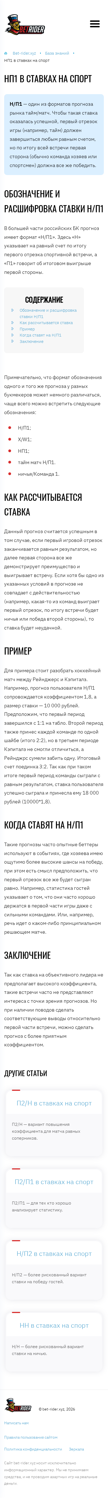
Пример (27, 329)
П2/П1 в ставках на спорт (54, 1182)
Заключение (31, 341)
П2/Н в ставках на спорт (54, 1103)
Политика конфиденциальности (33, 1449)
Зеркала (76, 1449)
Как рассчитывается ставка (46, 322)
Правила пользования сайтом (31, 1437)
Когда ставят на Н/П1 (40, 335)
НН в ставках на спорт (54, 1325)
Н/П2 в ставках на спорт (54, 1254)
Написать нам (16, 1422)
